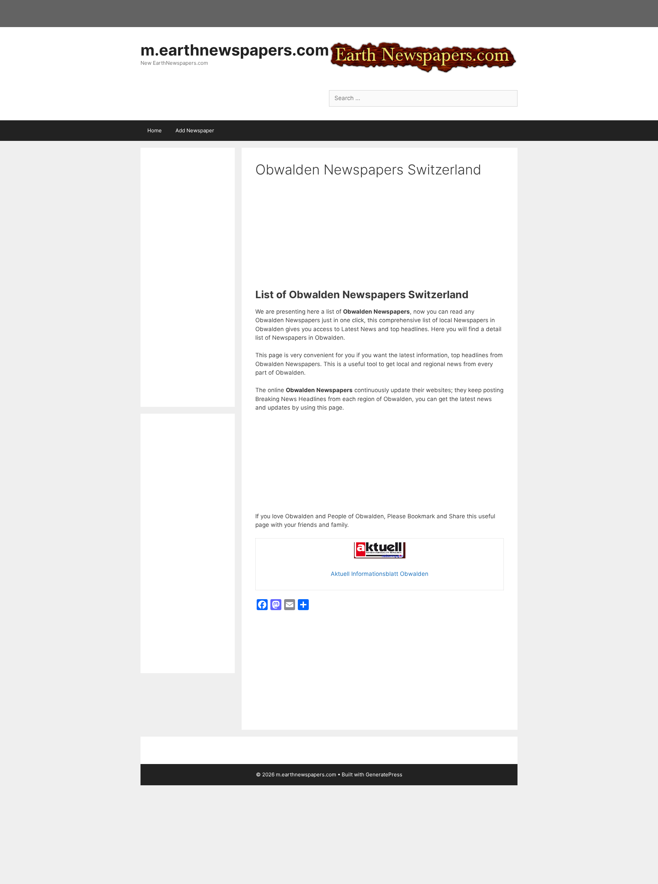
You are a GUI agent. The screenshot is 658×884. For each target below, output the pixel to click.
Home (154, 130)
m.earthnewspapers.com (235, 49)
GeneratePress (384, 774)
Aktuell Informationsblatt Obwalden (379, 573)
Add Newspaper (194, 130)
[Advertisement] (379, 238)
